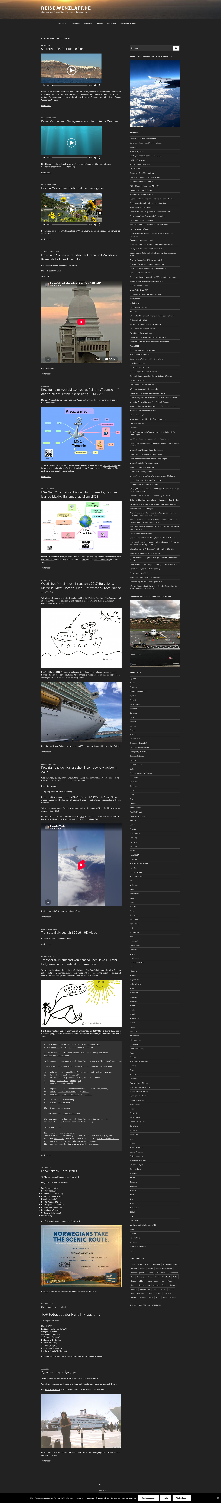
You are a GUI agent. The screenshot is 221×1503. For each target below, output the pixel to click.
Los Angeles (134, 958)
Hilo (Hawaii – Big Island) (139, 863)
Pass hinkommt (48, 403)
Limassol (133, 950)
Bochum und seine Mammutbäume (143, 139)
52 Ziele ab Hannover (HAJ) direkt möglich (145, 324)
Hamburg (133, 838)
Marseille (133, 1001)
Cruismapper (61, 973)
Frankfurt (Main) (136, 812)
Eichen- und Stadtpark (164, 1269)
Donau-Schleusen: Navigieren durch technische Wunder (79, 121)
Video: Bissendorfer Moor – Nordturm (143, 372)
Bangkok (133, 713)
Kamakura (134, 919)
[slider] (69, 85)
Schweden (134, 1130)
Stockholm (134, 1173)
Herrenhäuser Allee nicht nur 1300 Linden (145, 480)
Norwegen (134, 1044)
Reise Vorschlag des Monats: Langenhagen (145, 569)
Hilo (52, 1075)
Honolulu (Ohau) (136, 872)
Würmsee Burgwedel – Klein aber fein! (144, 389)
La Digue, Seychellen (137, 160)
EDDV (150, 1269)
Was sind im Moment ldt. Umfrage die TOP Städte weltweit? (152, 316)
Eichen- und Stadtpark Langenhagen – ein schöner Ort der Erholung (154, 500)
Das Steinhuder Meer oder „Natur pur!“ (144, 485)
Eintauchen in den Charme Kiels (141, 240)
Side (131, 1139)
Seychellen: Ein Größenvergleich (142, 173)
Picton (53, 1103)
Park (164, 1285)
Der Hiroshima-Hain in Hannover (142, 385)
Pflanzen (172, 1285)
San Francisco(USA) (137, 1122)
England (133, 799)
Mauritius (133, 1005)
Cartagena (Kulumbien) (138, 752)
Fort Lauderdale (135, 808)
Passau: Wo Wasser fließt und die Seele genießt (74, 188)
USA (75, 1072)
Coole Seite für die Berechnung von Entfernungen (148, 269)
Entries (103, 1490)
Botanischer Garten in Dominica (141, 273)
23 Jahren (91, 808)
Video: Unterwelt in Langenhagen (142, 467)
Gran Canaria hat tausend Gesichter (143, 329)
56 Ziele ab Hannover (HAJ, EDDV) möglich (145, 294)
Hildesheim (134, 859)
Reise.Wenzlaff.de (66, 8)
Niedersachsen (135, 1040)
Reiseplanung (145, 1289)
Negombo (133, 1031)
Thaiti (63, 1089)
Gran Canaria (161, 1273)
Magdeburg (134, 147)
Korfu (132, 937)
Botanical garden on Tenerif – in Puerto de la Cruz (148, 203)
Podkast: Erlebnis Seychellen (140, 164)
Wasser (173, 1298)
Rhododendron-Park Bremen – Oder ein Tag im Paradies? (151, 496)
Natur (133, 1285)
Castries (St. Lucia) (137, 756)
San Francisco (135, 1117)
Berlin (132, 717)
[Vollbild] (98, 85)
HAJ (132, 1277)
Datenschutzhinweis (127, 23)
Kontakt (100, 23)
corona (142, 1269)
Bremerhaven (135, 739)
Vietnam (133, 1234)
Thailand (133, 1190)
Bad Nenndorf (135, 704)
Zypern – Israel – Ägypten (58, 1372)
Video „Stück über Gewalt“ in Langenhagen (146, 454)
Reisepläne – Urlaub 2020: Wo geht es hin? (145, 577)
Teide (82, 816)
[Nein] (218, 1498)
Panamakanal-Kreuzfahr (63, 1221)
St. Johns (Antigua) (137, 1165)
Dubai (132, 790)
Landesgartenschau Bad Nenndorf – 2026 (145, 156)
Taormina (133, 1182)
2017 (133, 1264)
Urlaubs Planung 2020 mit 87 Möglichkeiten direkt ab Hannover (153, 538)
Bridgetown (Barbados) (138, 743)
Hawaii (69, 1072)
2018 (140, 1264)
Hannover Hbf (93, 1045)
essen (150, 1273)
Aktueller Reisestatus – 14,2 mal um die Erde (146, 260)
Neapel (132, 1027)
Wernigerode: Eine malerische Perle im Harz (146, 249)
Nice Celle (133, 312)
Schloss (163, 1289)
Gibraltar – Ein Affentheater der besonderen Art (147, 264)
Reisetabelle (75, 23)
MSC (84, 559)
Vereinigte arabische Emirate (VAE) (143, 1225)
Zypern (132, 1251)
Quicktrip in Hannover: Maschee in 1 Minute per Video (149, 439)
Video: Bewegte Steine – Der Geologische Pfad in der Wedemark (153, 398)
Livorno (132, 954)
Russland (133, 1113)
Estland (132, 803)
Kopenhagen (134, 932)
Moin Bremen (135, 303)
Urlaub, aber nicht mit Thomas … (142, 534)
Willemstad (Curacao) (138, 1246)
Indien (132, 889)
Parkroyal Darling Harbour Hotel (60, 1122)
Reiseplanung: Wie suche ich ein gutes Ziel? (146, 582)
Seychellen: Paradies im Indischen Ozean (145, 177)
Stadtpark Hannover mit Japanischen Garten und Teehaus (151, 376)
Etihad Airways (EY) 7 (108, 1139)
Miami (132, 1014)
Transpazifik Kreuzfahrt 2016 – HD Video (69, 932)
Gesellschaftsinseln (77, 1089)
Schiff (155, 1289)
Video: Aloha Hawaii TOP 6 (140, 290)
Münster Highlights (137, 151)
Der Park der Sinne (137, 380)
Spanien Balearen (136, 1147)
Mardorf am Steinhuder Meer (140, 354)
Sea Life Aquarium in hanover (141, 207)
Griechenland (135, 833)
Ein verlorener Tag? (137, 415)
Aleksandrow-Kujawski (138, 691)
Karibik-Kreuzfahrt (53, 1307)
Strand (133, 1298)
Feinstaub (62, 601)
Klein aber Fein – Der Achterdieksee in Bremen (147, 281)
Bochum (133, 722)
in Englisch (134, 885)
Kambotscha (135, 924)
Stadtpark (168, 1293)
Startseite (62, 23)
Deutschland (134, 782)
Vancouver (86, 1053)
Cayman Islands (136, 764)
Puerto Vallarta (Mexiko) (139, 1092)
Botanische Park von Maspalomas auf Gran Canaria (149, 225)
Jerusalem (134, 915)
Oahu (63, 1083)
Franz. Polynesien (98, 1089)
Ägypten (133, 679)
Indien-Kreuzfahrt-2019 (51, 271)
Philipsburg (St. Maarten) (139, 1061)
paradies (156, 1285)
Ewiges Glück (135, 169)
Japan (132, 911)
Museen (170, 1281)
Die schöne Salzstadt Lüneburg (141, 220)
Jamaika (133, 906)
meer (162, 1281)
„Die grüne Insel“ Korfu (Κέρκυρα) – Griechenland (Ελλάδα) (152, 549)
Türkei (132, 1212)
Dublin (132, 795)
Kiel (131, 928)
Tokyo (132, 1199)
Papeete (53, 1089)
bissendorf (156, 1264)
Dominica (133, 786)
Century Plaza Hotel (101, 1061)
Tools (132, 1203)
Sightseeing (87, 1122)
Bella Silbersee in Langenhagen (141, 509)
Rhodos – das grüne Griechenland (142, 350)
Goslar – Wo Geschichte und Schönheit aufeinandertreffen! (151, 244)
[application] (71, 70)
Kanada (76, 1053)
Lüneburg (133, 971)
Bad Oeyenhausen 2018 (139, 573)
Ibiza (131, 881)
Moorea (53, 1092)
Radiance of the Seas (85, 970)
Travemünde (134, 1208)
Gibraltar (133, 829)
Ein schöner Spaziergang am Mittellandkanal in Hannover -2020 (153, 504)
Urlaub (150, 1298)
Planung (133, 1066)
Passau (132, 1053)
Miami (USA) (134, 1018)
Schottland (134, 1126)
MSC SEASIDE (47, 559)
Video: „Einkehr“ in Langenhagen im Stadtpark (147, 450)
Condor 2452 (63, 1056)
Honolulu (54, 1083)
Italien (132, 902)
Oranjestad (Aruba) (137, 1048)
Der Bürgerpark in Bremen (139, 367)
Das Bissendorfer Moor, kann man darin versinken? (148, 337)
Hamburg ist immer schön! (139, 307)
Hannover (55, 1047)
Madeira (133, 975)
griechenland (173, 1273)
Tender (86, 1072)
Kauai (52, 1081)
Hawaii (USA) (135, 855)
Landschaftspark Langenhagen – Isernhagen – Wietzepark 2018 (153, 564)
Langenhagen (135, 945)
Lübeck (132, 967)
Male (132, 988)
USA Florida (134, 1221)
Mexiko (132, 1010)
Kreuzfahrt (134, 941)
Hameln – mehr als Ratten (139, 229)
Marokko (133, 997)
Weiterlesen (181, 1498)
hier (46, 1291)
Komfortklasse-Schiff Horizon (102, 778)
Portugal (133, 1074)
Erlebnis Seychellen (138, 1273)
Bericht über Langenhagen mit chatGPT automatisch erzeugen (153, 277)
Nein (166, 1498)
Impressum (111, 23)
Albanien (133, 683)
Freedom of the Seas (104, 598)
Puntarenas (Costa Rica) (139, 1096)
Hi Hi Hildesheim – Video (139, 286)
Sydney (53, 1108)
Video (132, 1229)
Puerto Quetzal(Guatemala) (140, 1087)
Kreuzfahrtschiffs (71, 1114)
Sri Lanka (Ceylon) (136, 1156)
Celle (132, 769)
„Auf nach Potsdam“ (137, 423)
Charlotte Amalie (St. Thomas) (141, 773)
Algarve (133, 696)
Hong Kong (134, 868)
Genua (132, 825)
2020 (147, 1264)
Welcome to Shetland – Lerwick (141, 182)
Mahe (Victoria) (135, 984)
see (132, 1293)
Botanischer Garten (170, 1264)
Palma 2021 (134, 346)
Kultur (175, 1277)
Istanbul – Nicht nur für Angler (141, 190)
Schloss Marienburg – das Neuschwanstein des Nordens (150, 342)
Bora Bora (55, 1094)
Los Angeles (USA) (137, 962)
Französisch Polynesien (138, 816)
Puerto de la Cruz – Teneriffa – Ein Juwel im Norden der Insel (152, 199)
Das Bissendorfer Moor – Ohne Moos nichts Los (147, 393)
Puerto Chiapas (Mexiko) (139, 1083)
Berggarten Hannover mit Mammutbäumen (146, 143)
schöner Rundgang (102, 559)
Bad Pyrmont (135, 299)
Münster (133, 1023)
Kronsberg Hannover (137, 363)
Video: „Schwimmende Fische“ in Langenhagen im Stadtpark (152, 476)
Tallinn (132, 1178)
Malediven (134, 993)
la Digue (141, 1281)
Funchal (133, 820)
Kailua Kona (56, 1078)
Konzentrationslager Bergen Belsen (143, 411)
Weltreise (133, 1242)
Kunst (133, 1281)
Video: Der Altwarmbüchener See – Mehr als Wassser (149, 402)
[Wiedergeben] (44, 85)
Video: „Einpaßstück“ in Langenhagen (144, 463)
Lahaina (53, 1072)
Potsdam (133, 428)
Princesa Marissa (52, 1389)
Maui (62, 1072)
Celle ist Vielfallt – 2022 (138, 320)
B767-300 (48, 1056)
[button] (71, 70)
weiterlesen (46, 105)
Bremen (133, 730)
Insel (157, 1277)
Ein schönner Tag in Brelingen (141, 333)
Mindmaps (88, 23)
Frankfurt (56, 1053)
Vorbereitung (135, 1238)
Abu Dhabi (66, 1136)
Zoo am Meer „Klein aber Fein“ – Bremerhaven (147, 359)
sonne (150, 1293)
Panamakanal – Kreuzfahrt (59, 1171)
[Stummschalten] (95, 85)
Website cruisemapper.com (99, 672)
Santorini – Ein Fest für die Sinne (63, 49)
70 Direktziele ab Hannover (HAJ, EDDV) (144, 186)
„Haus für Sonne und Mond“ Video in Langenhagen (148, 459)
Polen (132, 1070)
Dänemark (134, 777)
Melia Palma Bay (110, 465)
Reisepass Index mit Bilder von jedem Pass (145, 553)
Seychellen (134, 1135)
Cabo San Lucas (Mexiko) (139, 747)
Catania (133, 760)
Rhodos (133, 1109)
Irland (132, 898)
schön (171, 1289)
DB (70, 1047)
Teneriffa (133, 1186)
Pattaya (133, 1057)
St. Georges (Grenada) (138, 1160)
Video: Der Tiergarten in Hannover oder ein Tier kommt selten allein (154, 406)
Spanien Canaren (136, 1152)
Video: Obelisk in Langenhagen (141, 471)
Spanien (133, 1143)
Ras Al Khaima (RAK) (137, 1100)
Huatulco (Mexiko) (136, 876)
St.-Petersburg (135, 1169)
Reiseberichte (135, 1104)
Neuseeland (68, 1100)
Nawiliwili (62, 1081)
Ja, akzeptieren (148, 1498)
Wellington (55, 1100)
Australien (63, 1108)
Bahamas (133, 709)
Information (134, 894)
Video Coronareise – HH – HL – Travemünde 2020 (148, 419)
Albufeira (133, 687)
